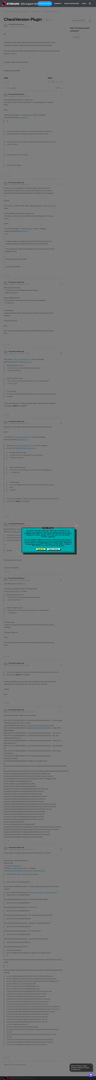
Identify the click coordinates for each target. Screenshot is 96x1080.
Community (58, 3)
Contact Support (45, 3)
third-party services (34, 544)
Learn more (51, 536)
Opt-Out (61, 545)
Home (10, 3)
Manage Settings (53, 549)
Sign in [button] (84, 3)
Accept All (41, 549)
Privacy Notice (43, 542)
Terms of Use (58, 542)
